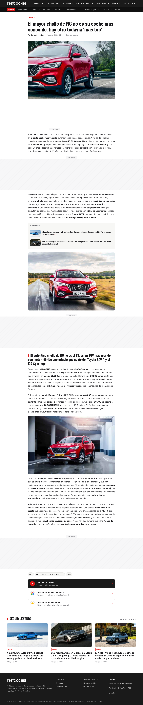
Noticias (39, 3)
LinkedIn (112, 693)
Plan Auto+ (46, 10)
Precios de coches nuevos (49, 574)
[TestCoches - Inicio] (16, 3)
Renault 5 (58, 10)
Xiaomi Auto (22, 10)
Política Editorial (88, 686)
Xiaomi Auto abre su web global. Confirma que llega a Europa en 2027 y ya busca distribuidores (25, 656)
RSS (129, 688)
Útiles (116, 3)
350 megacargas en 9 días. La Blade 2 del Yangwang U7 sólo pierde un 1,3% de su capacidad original (71, 656)
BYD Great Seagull (89, 10)
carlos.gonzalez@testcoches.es (120, 683)
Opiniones (102, 3)
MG (30, 574)
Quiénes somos (61, 686)
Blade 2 (34, 10)
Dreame (117, 10)
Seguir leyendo (20, 618)
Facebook (112, 688)
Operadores (84, 3)
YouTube (123, 688)
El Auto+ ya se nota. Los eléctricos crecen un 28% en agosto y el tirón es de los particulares (114, 656)
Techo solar (105, 10)
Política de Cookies (89, 683)
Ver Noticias (128, 619)
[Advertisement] (77, 116)
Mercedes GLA (72, 10)
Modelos (53, 3)
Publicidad (60, 680)
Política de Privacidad (90, 680)
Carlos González (37, 35)
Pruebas (129, 3)
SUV (69, 574)
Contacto (59, 683)
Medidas (68, 3)
